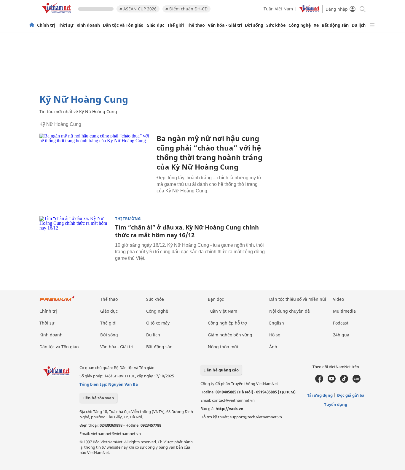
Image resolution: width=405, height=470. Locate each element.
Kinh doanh (88, 25)
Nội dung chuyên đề (289, 311)
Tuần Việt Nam (278, 9)
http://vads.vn (229, 408)
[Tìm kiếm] (362, 8)
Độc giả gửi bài (351, 395)
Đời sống (254, 25)
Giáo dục (155, 25)
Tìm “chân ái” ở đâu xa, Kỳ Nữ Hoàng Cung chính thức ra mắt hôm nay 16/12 (187, 231)
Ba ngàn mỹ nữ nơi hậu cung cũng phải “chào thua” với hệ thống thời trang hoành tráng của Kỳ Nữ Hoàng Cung (209, 152)
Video (338, 299)
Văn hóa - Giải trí (225, 25)
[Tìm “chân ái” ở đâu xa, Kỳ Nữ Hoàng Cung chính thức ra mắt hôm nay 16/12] (75, 240)
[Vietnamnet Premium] (57, 301)
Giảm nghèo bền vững (230, 335)
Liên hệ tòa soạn (98, 398)
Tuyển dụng (335, 404)
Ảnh (273, 346)
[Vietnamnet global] (309, 11)
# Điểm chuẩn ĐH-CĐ (186, 9)
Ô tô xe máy (158, 323)
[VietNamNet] (31, 25)
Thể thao (196, 25)
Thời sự (66, 25)
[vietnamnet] (57, 14)
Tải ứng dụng (320, 395)
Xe (316, 25)
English (276, 323)
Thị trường (128, 219)
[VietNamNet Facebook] (319, 381)
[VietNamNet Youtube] (332, 381)
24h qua (341, 335)
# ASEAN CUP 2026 (138, 9)
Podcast (340, 323)
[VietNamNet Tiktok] (344, 381)
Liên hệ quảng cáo (221, 370)
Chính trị (46, 25)
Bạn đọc (216, 299)
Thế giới (175, 25)
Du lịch (359, 25)
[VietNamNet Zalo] (357, 381)
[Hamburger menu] (372, 25)
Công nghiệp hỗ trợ (227, 323)
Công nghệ (299, 25)
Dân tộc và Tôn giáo (123, 25)
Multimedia (344, 311)
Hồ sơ (274, 335)
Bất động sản (335, 25)
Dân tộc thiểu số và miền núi (297, 299)
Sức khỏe (276, 25)
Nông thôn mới (223, 346)
